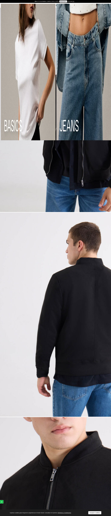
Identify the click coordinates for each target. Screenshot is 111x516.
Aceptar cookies (95, 513)
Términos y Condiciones (64, 513)
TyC (73, 1)
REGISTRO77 (63, 1)
